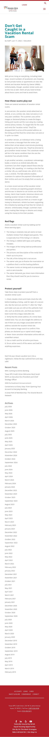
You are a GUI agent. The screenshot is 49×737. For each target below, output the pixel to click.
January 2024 (10, 487)
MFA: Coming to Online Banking (17, 371)
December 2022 (11, 532)
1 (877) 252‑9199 (33, 708)
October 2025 (10, 427)
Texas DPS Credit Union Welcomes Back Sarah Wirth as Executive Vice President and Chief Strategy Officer (22, 377)
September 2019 (11, 651)
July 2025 (8, 434)
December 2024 (11, 452)
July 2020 (8, 620)
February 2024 (10, 483)
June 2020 (8, 623)
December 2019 (11, 640)
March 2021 (9, 595)
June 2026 (8, 410)
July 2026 (8, 406)
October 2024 (10, 459)
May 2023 (8, 515)
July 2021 (8, 585)
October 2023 (10, 497)
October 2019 (10, 647)
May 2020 (8, 627)
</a (35, 732)
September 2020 (11, 616)
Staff (9, 41)
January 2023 (10, 529)
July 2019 (8, 658)
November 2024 (11, 455)
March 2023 (9, 522)
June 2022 (8, 553)
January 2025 (10, 448)
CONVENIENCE (26, 694)
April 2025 (9, 445)
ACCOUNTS (18, 691)
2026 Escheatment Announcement (18, 383)
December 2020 (11, 606)
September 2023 (11, 501)
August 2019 (9, 654)
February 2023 (10, 525)
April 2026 (9, 417)
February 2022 (10, 567)
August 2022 (9, 546)
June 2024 (8, 469)
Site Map (30, 732)
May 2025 (8, 441)
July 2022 (8, 550)
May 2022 (8, 557)
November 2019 (11, 644)
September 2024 (11, 462)
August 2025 (9, 431)
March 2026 (9, 421)
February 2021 (10, 599)
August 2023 (9, 504)
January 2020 (10, 637)
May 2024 (8, 473)
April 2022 (9, 560)
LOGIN (24, 5)
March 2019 (9, 668)
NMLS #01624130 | (19, 732)
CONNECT (36, 694)
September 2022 (11, 543)
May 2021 (8, 588)
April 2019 (9, 665)
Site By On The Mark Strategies (24, 729)
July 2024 (8, 466)
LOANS (25, 691)
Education (27, 41)
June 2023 (8, 511)
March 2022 (9, 564)
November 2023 (11, 494)
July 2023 (8, 508)
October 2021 (10, 581)
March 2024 (9, 480)
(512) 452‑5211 (27, 711)
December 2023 (11, 490)
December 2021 (11, 574)
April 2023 (9, 518)
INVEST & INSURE (14, 694)
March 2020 (9, 633)
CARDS (31, 691)
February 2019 (10, 672)
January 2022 (10, 571)
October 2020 (10, 612)
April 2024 (9, 476)
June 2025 (8, 438)
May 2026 (8, 413)
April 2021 (9, 592)
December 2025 (11, 424)
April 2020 (9, 630)
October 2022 (10, 539)
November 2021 (11, 578)
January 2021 (10, 602)
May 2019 (8, 661)
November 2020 (11, 609)
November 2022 (11, 536)
